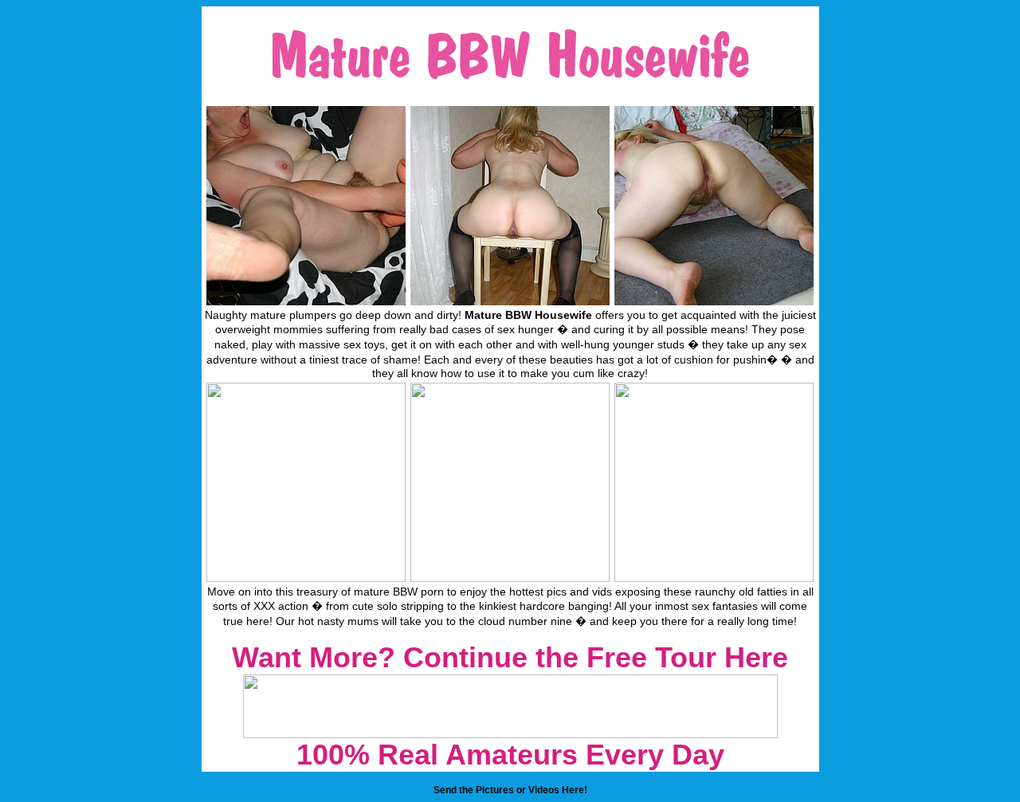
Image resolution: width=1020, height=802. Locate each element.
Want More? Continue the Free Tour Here (510, 657)
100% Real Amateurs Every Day (510, 754)
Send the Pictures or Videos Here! (510, 790)
